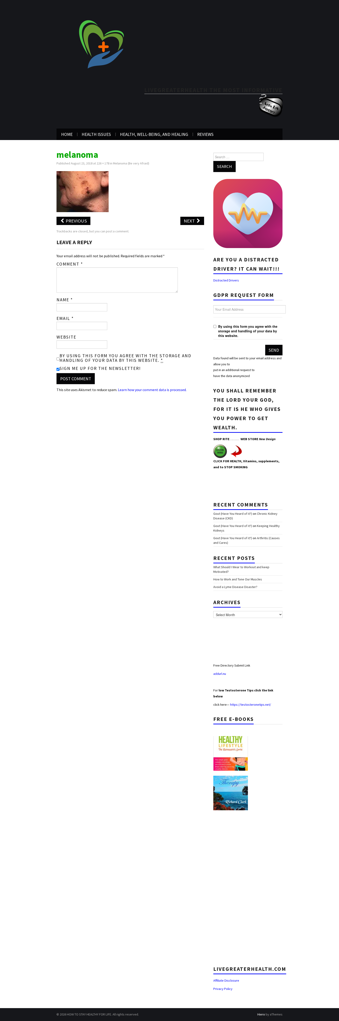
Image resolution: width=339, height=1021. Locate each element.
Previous (76, 221)
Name (64, 299)
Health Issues (96, 134)
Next (190, 221)
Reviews (205, 134)
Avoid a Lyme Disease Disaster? (235, 587)
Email (65, 318)
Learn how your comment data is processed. (152, 389)
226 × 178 (103, 163)
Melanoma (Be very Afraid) (131, 163)
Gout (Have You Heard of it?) (232, 514)
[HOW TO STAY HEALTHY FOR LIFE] (101, 44)
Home (67, 134)
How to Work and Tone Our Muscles (237, 579)
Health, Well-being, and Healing (154, 134)
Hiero (261, 1014)
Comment (69, 264)
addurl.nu (220, 674)
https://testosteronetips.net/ (250, 704)
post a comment (117, 231)
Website (66, 337)
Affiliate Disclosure (226, 980)
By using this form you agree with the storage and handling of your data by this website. (125, 358)
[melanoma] (82, 191)
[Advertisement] (247, 886)
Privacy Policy (222, 989)
